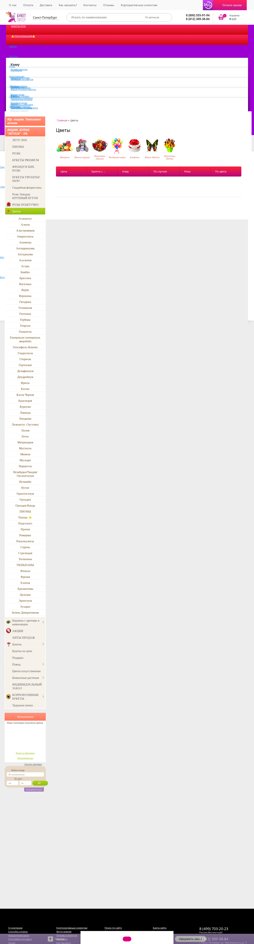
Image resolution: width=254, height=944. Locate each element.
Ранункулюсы (25, 541)
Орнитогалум (25, 493)
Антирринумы (25, 248)
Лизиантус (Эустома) (25, 424)
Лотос (25, 436)
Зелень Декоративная (25, 612)
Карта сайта (159, 928)
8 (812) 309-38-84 (198, 19)
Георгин (25, 325)
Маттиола (25, 448)
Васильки (25, 284)
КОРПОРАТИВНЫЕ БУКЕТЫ (25, 696)
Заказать (231, 17)
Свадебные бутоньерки (24, 107)
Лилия (25, 430)
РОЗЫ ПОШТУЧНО (25, 204)
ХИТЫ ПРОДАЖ (23, 637)
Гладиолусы (25, 353)
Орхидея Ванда (25, 505)
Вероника (25, 296)
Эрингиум (25, 600)
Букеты (13, 56)
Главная (62, 120)
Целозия (25, 595)
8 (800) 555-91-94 (198, 15)
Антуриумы (25, 254)
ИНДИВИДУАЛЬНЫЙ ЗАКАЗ (27, 686)
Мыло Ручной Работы (23, 89)
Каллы (25, 389)
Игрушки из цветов (22, 79)
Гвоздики (25, 302)
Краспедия (25, 401)
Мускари (25, 460)
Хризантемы (25, 589)
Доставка (46, 5)
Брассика (25, 278)
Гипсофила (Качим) (25, 347)
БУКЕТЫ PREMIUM (25, 160)
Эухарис (25, 606)
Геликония (25, 308)
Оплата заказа (232, 5)
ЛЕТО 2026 (19, 140)
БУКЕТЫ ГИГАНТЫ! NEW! (26, 179)
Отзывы (108, 5)
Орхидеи (25, 499)
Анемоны (25, 242)
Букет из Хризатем (25, 752)
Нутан (25, 487)
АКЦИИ (17, 631)
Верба (25, 290)
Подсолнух (25, 523)
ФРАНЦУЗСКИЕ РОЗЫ (23, 168)
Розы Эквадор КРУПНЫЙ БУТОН (25, 196)
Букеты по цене (22, 651)
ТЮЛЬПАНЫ (25, 565)
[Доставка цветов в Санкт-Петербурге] (16, 16)
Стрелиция (25, 553)
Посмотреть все (25, 758)
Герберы (25, 319)
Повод (16, 664)
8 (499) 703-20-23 (213, 928)
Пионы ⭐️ (25, 517)
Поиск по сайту (113, 928)
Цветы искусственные (26, 671)
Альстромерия (25, 230)
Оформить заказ (190, 939)
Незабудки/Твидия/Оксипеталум (25, 474)
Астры (25, 266)
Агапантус (25, 218)
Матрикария (25, 442)
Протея (25, 529)
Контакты (90, 5)
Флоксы (25, 571)
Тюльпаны (25, 559)
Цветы (13, 46)
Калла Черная (25, 395)
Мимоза (25, 454)
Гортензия (25, 365)
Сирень (25, 547)
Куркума (25, 406)
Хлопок (25, 583)
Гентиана (25, 314)
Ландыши (25, 418)
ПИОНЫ (18, 146)
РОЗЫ (16, 153)
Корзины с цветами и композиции (25, 622)
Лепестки (14, 106)
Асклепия (25, 260)
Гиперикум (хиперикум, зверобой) (25, 339)
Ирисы (25, 383)
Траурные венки (22, 705)
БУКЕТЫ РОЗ (18, 26)
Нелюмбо (25, 482)
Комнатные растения (25, 678)
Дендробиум (25, 377)
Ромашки (25, 535)
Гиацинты (25, 331)
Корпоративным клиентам (139, 5)
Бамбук (25, 272)
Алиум (25, 224)
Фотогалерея (63, 931)
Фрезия (25, 577)
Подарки (17, 657)
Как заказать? (68, 5)
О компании (15, 928)
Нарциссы (25, 466)
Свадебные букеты (21, 99)
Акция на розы (19, 69)
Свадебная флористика (26, 187)
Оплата (28, 5)
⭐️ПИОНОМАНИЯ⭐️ (23, 36)
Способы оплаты (18, 931)
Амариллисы (25, 236)
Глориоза (25, 359)
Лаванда (25, 412)
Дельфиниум (25, 371)
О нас (13, 5)
